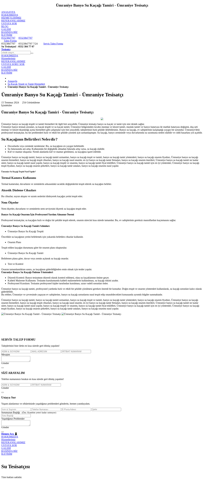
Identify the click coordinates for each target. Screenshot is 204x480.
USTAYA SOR (9, 23)
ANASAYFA (8, 12)
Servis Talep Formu (53, 43)
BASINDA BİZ (9, 32)
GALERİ (6, 29)
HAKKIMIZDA (9, 15)
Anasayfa (12, 81)
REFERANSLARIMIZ (13, 20)
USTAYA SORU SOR (13, 64)
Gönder (5, 363)
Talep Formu (10, 40)
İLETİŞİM (6, 35)
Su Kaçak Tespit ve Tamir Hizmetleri (26, 84)
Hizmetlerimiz (11, 17)
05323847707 (8, 38)
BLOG (4, 26)
